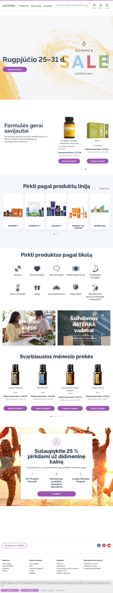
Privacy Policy (60, 590)
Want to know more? (47, 590)
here (2, 585)
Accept (10, 590)
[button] (107, 54)
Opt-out (30, 590)
